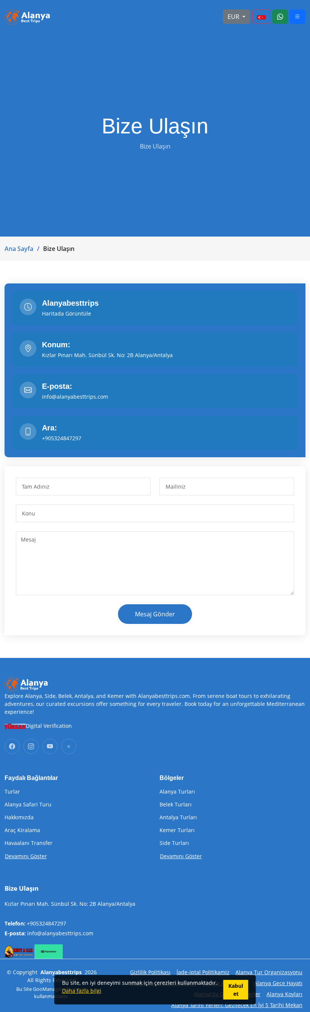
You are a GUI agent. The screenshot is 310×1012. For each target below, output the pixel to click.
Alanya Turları (177, 791)
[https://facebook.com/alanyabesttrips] (12, 746)
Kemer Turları (177, 830)
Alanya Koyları (284, 994)
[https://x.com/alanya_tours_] (68, 746)
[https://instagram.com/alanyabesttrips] (31, 746)
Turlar (12, 791)
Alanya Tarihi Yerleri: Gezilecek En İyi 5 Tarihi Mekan (236, 1005)
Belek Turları (176, 804)
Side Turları (174, 843)
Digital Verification (49, 725)
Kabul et (235, 989)
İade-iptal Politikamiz (203, 972)
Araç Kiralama (22, 830)
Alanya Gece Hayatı (278, 983)
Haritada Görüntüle (66, 313)
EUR (234, 16)
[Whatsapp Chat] (280, 16)
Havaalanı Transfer (29, 843)
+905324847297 (46, 923)
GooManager (47, 989)
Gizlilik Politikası (150, 972)
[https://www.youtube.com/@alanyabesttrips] (49, 746)
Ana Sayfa (19, 248)
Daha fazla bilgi (81, 990)
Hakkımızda (19, 817)
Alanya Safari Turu (28, 804)
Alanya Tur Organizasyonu (269, 972)
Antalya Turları (178, 817)
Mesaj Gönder (155, 614)
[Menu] (261, 16)
